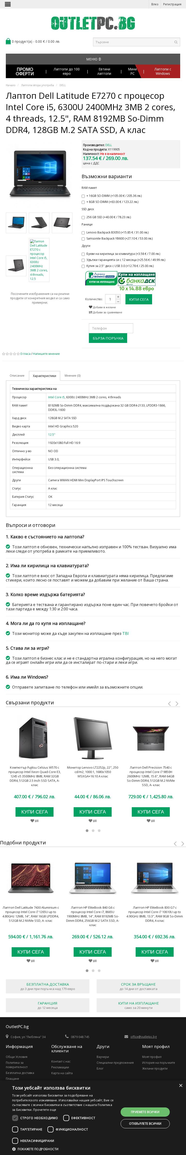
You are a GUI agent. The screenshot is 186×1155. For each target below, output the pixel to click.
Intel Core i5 (56, 397)
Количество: (94, 299)
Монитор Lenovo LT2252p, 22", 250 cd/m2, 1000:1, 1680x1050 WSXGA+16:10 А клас (92, 771)
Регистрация (172, 4)
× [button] (180, 1086)
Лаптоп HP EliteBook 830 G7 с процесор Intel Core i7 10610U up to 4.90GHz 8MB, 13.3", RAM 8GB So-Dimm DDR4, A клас (154, 914)
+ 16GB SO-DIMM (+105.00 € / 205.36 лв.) (114, 196)
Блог (100, 1068)
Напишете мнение (46, 354)
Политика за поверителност (17, 1065)
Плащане (12, 1079)
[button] (64, 1149)
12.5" (51, 434)
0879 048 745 (80, 1037)
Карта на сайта (62, 1073)
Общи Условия (16, 1057)
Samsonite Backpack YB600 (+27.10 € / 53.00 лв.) (119, 238)
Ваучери (103, 1057)
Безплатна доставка (20, 1073)
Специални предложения (115, 1063)
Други (86, 246)
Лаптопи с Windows (163, 71)
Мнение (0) (72, 376)
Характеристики (44, 376)
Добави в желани (104, 307)
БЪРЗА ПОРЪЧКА (108, 338)
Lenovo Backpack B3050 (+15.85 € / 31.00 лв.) (117, 232)
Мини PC (132, 71)
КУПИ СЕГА (138, 299)
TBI (125, 633)
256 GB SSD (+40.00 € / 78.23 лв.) (108, 217)
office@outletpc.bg (144, 1037)
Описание (17, 376)
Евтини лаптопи (104, 71)
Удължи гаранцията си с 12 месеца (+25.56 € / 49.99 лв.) (125, 260)
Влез (154, 4)
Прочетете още (44, 1110)
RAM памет (89, 188)
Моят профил (152, 1057)
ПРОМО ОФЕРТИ (25, 71)
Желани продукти (155, 1068)
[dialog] (93, 1117)
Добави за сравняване (107, 312)
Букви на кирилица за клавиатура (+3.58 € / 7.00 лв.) (123, 254)
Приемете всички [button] (145, 1112)
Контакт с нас (60, 1061)
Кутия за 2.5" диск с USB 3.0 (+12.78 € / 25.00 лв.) (120, 266)
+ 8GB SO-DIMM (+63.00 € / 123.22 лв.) (112, 202)
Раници (87, 224)
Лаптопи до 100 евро (67, 71)
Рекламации (60, 1067)
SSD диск (88, 209)
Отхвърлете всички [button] (145, 1124)
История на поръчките (158, 1063)
